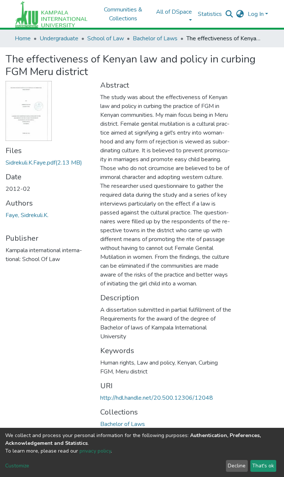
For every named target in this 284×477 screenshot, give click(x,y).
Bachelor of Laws (155, 38)
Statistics (210, 14)
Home (23, 38)
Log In (256, 14)
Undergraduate (59, 38)
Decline (237, 465)
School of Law (105, 38)
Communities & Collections (123, 14)
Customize (17, 465)
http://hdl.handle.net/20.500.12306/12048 (156, 398)
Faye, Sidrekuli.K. (27, 215)
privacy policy (95, 450)
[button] (240, 14)
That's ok (263, 465)
